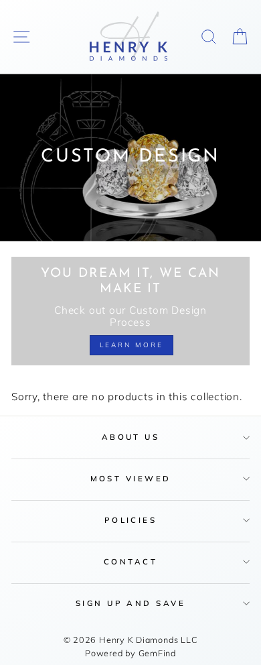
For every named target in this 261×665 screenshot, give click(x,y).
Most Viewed (130, 478)
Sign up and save (130, 603)
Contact (130, 561)
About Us (131, 437)
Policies (130, 520)
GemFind (157, 653)
